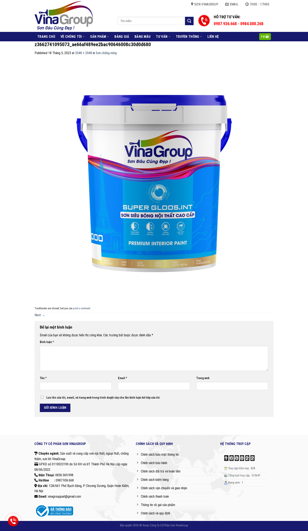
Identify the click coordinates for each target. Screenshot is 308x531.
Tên (43, 378)
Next (40, 315)
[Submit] (189, 21)
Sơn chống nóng (106, 53)
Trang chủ (46, 37)
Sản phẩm (98, 37)
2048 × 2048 (83, 53)
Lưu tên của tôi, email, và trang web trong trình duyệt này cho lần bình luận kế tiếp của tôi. (103, 397)
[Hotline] (13, 521)
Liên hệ (213, 37)
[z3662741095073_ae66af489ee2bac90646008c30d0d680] (154, 180)
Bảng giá (121, 37)
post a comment (81, 308)
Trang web (202, 378)
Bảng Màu (143, 37)
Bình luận (47, 342)
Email (122, 378)
